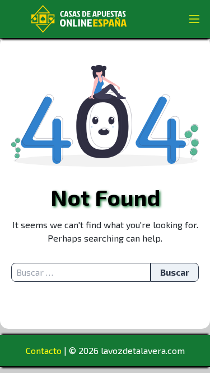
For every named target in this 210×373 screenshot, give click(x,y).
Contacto (44, 350)
